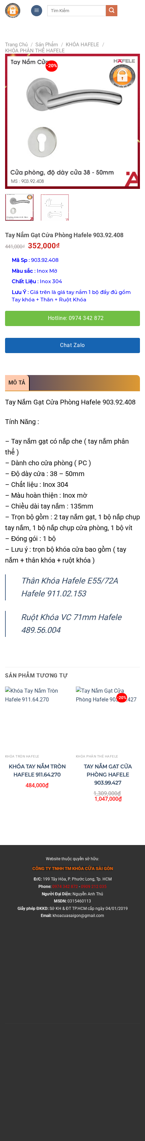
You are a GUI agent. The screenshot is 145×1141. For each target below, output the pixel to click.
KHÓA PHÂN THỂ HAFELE (35, 51)
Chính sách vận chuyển (39, 960)
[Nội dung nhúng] (72, 1071)
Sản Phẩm (46, 45)
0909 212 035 (94, 886)
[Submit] (111, 11)
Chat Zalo (72, 345)
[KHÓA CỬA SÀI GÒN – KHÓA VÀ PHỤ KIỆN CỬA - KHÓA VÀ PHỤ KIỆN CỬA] (12, 10)
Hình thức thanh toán (37, 946)
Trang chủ (16, 45)
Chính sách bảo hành (37, 972)
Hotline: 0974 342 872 (76, 318)
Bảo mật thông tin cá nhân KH (48, 986)
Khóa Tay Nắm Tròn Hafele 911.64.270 (37, 770)
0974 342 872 (65, 886)
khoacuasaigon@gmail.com (78, 915)
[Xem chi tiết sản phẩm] (34, 726)
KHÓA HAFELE (82, 45)
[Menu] (36, 10)
